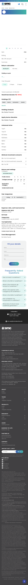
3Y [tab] (15, 48)
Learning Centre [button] (5, 424)
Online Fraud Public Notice (13, 1)
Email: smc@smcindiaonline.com (10, 358)
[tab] (6, 68)
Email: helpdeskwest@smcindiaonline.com (12, 369)
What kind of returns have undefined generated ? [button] (11, 304)
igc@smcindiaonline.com (11, 480)
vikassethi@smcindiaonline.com (9, 477)
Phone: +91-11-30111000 (7, 357)
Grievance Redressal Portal (8, 445)
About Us (4, 438)
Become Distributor (6, 437)
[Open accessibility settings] (24, 581)
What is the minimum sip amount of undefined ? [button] (10, 285)
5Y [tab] (18, 48)
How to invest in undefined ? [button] (11, 277)
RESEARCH (5, 414)
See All (4, 105)
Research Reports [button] (6, 415)
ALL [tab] (21, 48)
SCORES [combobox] (5, 451)
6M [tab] (9, 48)
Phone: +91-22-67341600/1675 (9, 368)
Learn (4, 423)
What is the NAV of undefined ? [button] (12, 281)
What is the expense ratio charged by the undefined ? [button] (11, 290)
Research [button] (4, 419)
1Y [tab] (12, 48)
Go (18, 451)
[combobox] (13, 259)
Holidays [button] (4, 393)
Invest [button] (3, 391)
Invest (6, 8)
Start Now (14, 263)
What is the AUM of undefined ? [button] (12, 295)
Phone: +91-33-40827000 (8, 378)
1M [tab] (6, 48)
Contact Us (4, 443)
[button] (14, 406)
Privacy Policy (22, 577)
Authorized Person (6, 435)
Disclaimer (17, 577)
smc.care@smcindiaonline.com (12, 479)
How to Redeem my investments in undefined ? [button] (11, 299)
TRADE (4, 397)
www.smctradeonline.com (7, 481)
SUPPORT (4, 442)
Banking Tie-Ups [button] (5, 429)
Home (3, 8)
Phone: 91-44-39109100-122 (8, 384)
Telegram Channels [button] (6, 400)
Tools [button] (3, 398)
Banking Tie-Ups (7, 428)
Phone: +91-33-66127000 (8, 376)
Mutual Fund (11, 8)
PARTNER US (5, 433)
